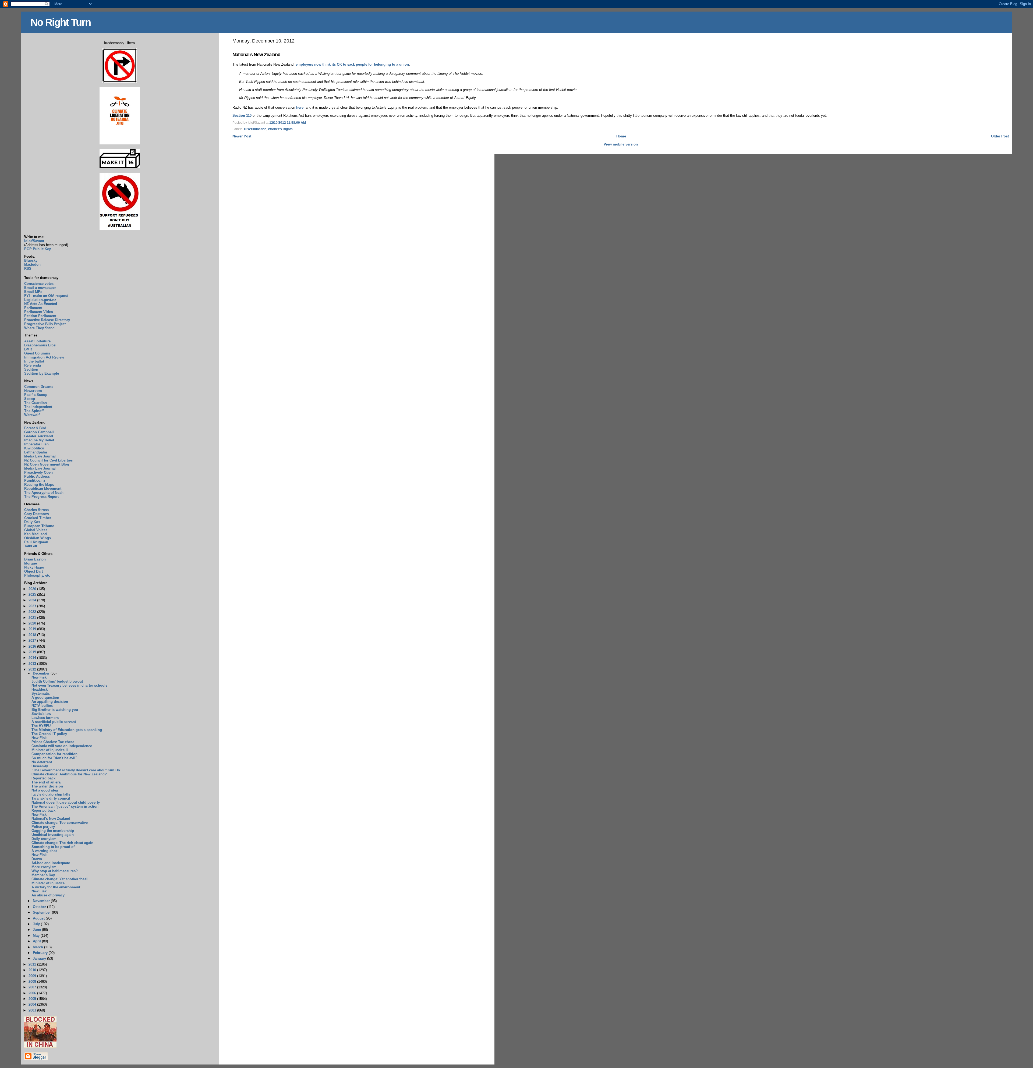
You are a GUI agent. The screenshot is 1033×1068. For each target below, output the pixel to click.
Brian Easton (35, 559)
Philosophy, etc (37, 575)
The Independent (38, 407)
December (42, 673)
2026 (33, 589)
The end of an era (46, 782)
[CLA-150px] (120, 143)
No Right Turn (60, 22)
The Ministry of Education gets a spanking (66, 730)
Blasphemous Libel (40, 345)
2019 (33, 629)
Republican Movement (42, 489)
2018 (33, 635)
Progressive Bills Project (45, 324)
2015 (33, 652)
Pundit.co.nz (34, 480)
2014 (33, 658)
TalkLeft (30, 546)
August (39, 918)
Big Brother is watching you (54, 710)
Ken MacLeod (35, 534)
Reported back (43, 778)
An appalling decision (49, 702)
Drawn (36, 859)
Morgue (30, 563)
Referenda (32, 365)
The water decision (47, 786)
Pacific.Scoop (35, 395)
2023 (33, 606)
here (299, 107)
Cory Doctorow (36, 514)
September (42, 912)
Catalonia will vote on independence (61, 746)
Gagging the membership (52, 831)
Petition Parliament (40, 316)
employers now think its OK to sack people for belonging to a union (352, 64)
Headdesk (39, 689)
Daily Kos (32, 522)
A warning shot (44, 851)
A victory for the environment (55, 887)
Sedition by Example (41, 373)
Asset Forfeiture (37, 341)
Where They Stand (39, 328)
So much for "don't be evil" (54, 758)
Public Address (37, 476)
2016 (33, 646)
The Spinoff (34, 411)
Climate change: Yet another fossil (60, 879)
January (40, 958)
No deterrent (41, 762)
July (37, 924)
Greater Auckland (38, 436)
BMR (28, 349)
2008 (33, 982)
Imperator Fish (36, 444)
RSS (27, 269)
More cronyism (43, 867)
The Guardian (35, 403)
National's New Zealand (256, 54)
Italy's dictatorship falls (50, 794)
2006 (33, 993)
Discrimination (255, 129)
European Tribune (39, 526)
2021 (33, 618)
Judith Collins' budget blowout (57, 681)
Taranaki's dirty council (50, 798)
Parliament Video (38, 312)
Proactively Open (38, 472)
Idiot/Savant (34, 241)
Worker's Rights (280, 129)
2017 (33, 640)
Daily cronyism (43, 839)
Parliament (33, 308)
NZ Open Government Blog (46, 464)
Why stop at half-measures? (54, 871)
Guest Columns (37, 353)
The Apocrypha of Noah (43, 493)
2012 (33, 669)
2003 (33, 1010)
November (42, 901)
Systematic (40, 693)
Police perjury (43, 827)
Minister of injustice (48, 883)
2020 (33, 623)
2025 (33, 594)
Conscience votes (39, 284)
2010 (33, 970)
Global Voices (35, 530)
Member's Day (43, 875)
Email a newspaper (40, 288)
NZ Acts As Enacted (40, 304)
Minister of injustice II (49, 750)
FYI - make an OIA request (46, 296)
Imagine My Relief (39, 440)
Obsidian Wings (37, 538)
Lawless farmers (45, 718)
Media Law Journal (40, 456)
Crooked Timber (37, 518)
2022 (33, 612)
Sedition (31, 369)
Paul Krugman (36, 542)
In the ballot (34, 361)
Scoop (29, 399)
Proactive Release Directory (47, 320)
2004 (33, 1004)
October (40, 907)
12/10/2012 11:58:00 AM (287, 122)
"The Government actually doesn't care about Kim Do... (77, 770)
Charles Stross (36, 510)
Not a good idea (44, 790)
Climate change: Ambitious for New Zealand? (69, 774)
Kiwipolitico (34, 448)
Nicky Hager (34, 567)
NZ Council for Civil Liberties (48, 460)
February (41, 953)
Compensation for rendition (54, 754)
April (37, 941)
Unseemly (39, 766)
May (37, 936)
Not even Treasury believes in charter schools (69, 685)
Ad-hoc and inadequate (50, 863)
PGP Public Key (37, 249)
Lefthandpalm (35, 452)
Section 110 (242, 115)
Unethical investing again (52, 835)
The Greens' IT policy (49, 734)
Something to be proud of (53, 847)
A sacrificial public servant (53, 722)
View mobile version (621, 144)
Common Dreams (38, 387)
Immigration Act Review (44, 357)
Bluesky (30, 260)
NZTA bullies (42, 706)
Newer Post (241, 136)
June (37, 930)
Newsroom (33, 391)
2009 (33, 976)
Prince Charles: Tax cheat (52, 742)
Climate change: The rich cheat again (62, 843)
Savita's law (41, 714)
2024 (33, 600)
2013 (33, 664)
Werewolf (32, 415)
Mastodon (32, 264)
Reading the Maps (39, 484)
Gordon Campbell (39, 432)
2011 (33, 964)
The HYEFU (41, 726)
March (38, 947)
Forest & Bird (35, 428)
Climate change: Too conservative (59, 823)
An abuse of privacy (48, 895)
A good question (45, 698)
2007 (33, 987)
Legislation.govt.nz (40, 300)
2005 (33, 999)
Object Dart (33, 571)
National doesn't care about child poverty (65, 802)
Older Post (1000, 136)
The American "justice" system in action (64, 806)
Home (621, 136)
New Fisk (39, 677)
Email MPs (33, 292)
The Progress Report (41, 497)
